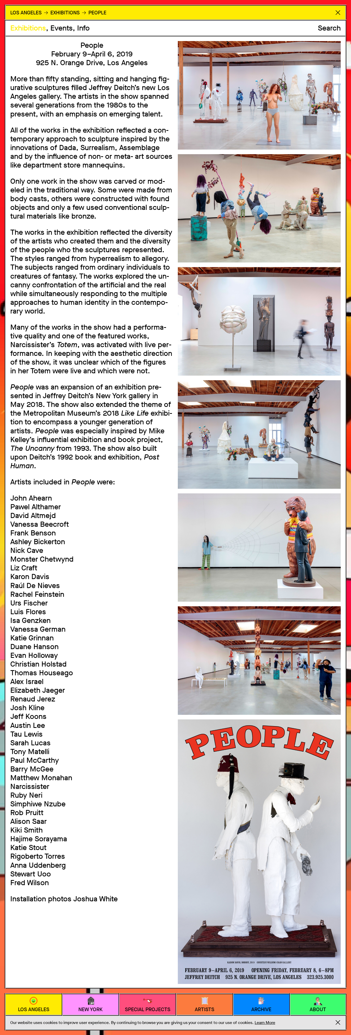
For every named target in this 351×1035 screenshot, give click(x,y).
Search (329, 28)
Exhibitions (28, 28)
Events (61, 28)
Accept (337, 1022)
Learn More (265, 1022)
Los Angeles (26, 12)
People (97, 12)
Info (83, 28)
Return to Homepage (337, 12)
